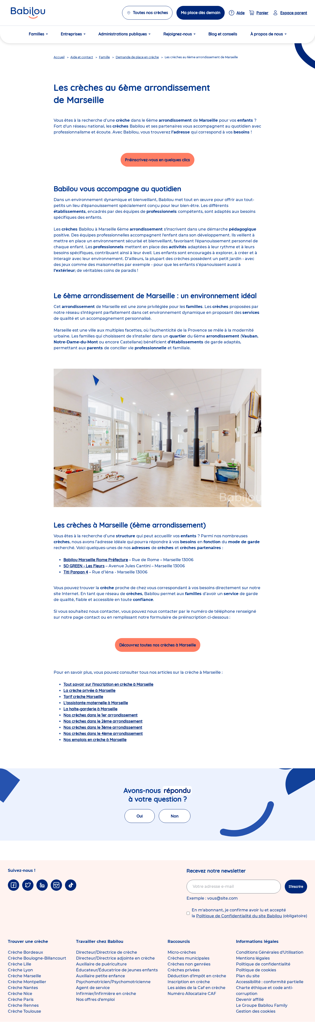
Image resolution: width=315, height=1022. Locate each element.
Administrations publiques (122, 33)
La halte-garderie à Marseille (90, 708)
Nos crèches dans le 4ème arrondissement (103, 733)
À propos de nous (267, 33)
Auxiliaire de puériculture (101, 964)
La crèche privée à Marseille (89, 690)
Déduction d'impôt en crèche (197, 976)
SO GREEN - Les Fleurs (84, 565)
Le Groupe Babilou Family (261, 1005)
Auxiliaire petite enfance (100, 976)
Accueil (59, 57)
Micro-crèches (182, 952)
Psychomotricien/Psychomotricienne (113, 981)
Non (174, 816)
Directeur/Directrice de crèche (106, 952)
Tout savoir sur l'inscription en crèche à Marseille (108, 684)
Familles (36, 33)
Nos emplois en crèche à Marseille (94, 739)
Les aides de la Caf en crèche (196, 987)
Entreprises (71, 33)
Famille (104, 57)
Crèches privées (184, 970)
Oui (140, 816)
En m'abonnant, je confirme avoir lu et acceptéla (249, 913)
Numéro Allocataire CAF (192, 993)
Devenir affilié (250, 999)
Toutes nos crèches (150, 12)
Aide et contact (81, 57)
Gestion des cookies (255, 1011)
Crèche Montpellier (27, 981)
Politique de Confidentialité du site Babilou (239, 916)
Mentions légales (253, 958)
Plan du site (248, 976)
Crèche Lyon (20, 970)
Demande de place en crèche (137, 57)
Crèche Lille (19, 964)
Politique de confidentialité (263, 964)
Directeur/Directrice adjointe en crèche (115, 958)
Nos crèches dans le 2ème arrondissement (102, 721)
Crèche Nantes (23, 987)
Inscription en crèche (189, 981)
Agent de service (93, 987)
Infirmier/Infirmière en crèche (106, 993)
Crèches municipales (188, 958)
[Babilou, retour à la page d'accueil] (28, 13)
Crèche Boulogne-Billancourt (37, 958)
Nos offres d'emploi (95, 999)
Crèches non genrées (189, 964)
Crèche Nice (20, 993)
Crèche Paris (20, 999)
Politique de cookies (256, 970)
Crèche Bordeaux (25, 952)
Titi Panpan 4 (75, 571)
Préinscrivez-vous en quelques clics (157, 159)
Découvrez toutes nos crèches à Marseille (157, 644)
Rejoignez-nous (177, 33)
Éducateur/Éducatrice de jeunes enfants (117, 970)
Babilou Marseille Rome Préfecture (95, 559)
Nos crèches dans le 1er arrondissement (100, 715)
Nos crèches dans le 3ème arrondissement (102, 727)
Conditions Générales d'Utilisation (269, 952)
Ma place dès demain (200, 12)
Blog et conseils (222, 33)
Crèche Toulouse (24, 1011)
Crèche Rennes (23, 1005)
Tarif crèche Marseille (83, 696)
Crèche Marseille (24, 976)
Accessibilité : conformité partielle (269, 981)
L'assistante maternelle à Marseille (95, 702)
